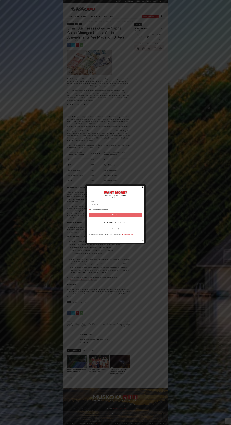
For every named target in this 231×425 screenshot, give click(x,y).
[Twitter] (118, 229)
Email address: (94, 201)
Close (142, 187)
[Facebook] (115, 229)
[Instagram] (112, 229)
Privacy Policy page (128, 234)
